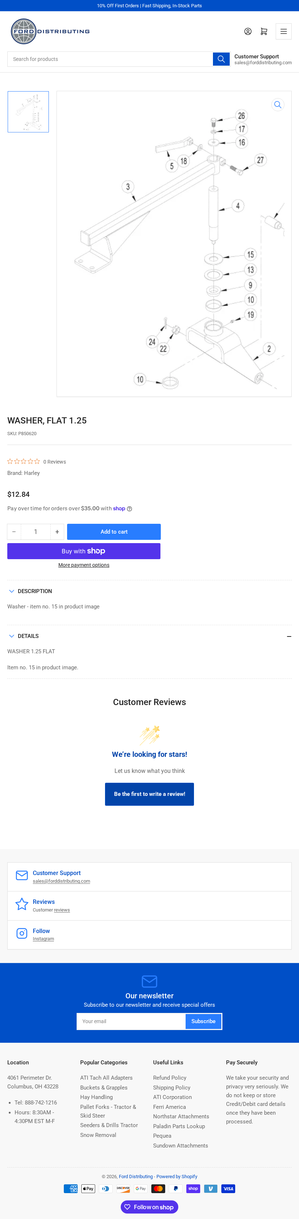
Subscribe (203, 1021)
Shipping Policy (171, 1087)
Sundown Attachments (180, 1145)
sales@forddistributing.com (61, 881)
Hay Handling (96, 1097)
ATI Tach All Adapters (106, 1078)
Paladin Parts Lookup (179, 1126)
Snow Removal (98, 1135)
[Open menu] (284, 31)
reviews (62, 910)
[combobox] (119, 59)
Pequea (162, 1136)
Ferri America (169, 1107)
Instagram (43, 938)
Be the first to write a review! (149, 794)
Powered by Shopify (176, 1176)
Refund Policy (169, 1078)
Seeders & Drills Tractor (109, 1125)
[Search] (221, 59)
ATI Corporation (172, 1097)
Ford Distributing (136, 1176)
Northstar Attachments (181, 1116)
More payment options (83, 565)
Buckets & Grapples (104, 1087)
